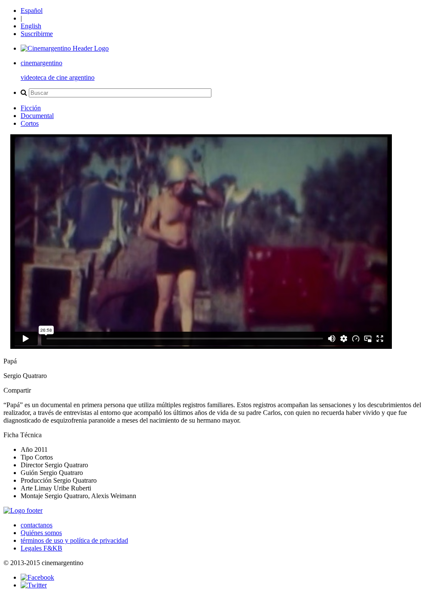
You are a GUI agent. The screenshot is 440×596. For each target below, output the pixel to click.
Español (32, 10)
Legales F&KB (41, 548)
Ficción (31, 108)
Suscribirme (37, 33)
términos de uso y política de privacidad (74, 540)
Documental (37, 115)
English (31, 26)
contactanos (36, 525)
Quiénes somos (41, 532)
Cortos (30, 123)
